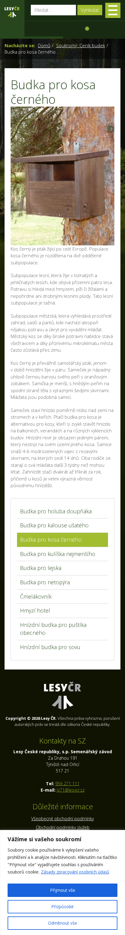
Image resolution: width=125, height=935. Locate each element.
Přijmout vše (62, 890)
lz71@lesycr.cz (71, 790)
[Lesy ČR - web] (12, 12)
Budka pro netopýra (45, 582)
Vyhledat (90, 10)
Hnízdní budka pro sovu (50, 647)
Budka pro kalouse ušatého (54, 525)
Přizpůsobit (62, 906)
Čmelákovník (36, 596)
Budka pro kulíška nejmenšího (57, 553)
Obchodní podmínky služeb (63, 827)
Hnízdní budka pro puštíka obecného (53, 628)
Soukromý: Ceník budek (80, 45)
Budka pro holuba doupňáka (56, 511)
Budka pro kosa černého (51, 539)
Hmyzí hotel (35, 610)
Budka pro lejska (40, 567)
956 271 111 (67, 783)
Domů (44, 45)
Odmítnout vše (62, 923)
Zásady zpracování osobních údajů (75, 872)
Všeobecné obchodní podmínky (62, 818)
